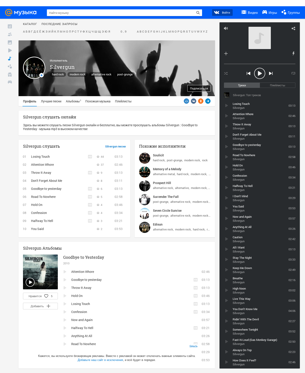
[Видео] (10, 50)
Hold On (36, 205)
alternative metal (164, 174)
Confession (39, 213)
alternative (182, 188)
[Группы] (10, 66)
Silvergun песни (115, 146)
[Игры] (10, 83)
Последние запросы (59, 24)
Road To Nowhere (43, 197)
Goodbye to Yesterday (83, 257)
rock (205, 160)
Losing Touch (40, 156)
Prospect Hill (162, 183)
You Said (37, 229)
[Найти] (198, 12)
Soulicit (158, 155)
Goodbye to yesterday (46, 188)
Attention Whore (42, 164)
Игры (272, 12)
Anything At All (81, 336)
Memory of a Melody (167, 169)
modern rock (78, 74)
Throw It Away (41, 172)
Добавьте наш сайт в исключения (100, 360)
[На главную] (22, 12)
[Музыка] (10, 58)
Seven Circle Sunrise (167, 210)
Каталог (30, 24)
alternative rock (101, 74)
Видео (252, 12)
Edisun (158, 224)
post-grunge (125, 74)
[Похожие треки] (293, 54)
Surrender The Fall (166, 197)
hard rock (58, 74)
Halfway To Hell (42, 221)
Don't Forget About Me (46, 180)
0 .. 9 (123, 31)
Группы (293, 12)
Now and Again (82, 320)
